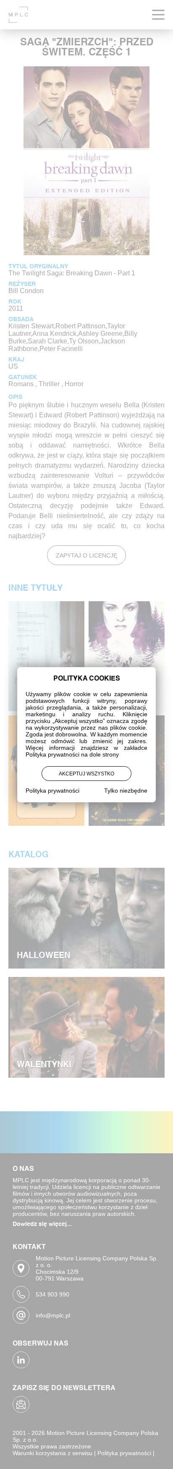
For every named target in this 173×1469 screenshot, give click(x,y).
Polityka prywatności (52, 790)
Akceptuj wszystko (86, 774)
